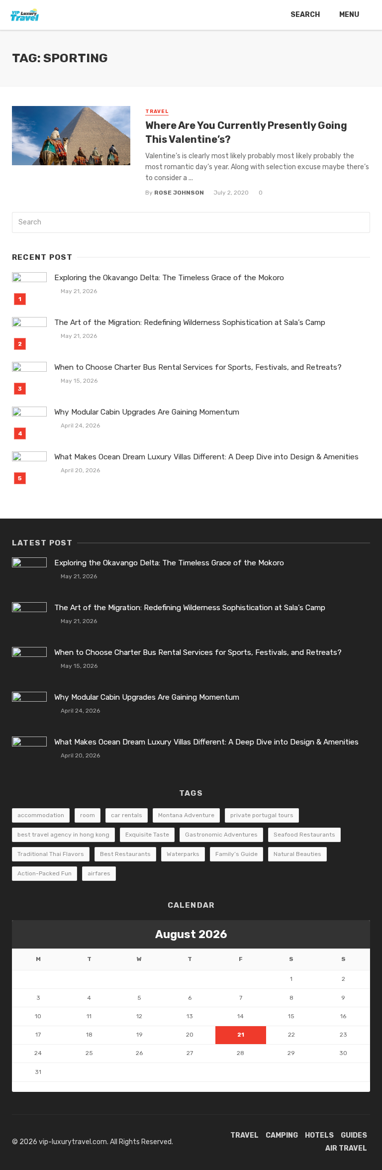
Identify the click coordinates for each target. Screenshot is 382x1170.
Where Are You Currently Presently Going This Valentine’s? (246, 132)
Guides (354, 1135)
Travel (157, 111)
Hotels (319, 1135)
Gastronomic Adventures (221, 834)
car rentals (126, 815)
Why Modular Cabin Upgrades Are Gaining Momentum (146, 412)
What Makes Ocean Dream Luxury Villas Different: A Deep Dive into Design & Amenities (206, 456)
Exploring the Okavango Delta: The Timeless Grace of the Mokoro (169, 277)
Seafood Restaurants (304, 834)
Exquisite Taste (147, 834)
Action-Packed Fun (44, 873)
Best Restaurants (125, 854)
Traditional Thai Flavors (50, 854)
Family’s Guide (236, 854)
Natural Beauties (297, 854)
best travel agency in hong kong (63, 834)
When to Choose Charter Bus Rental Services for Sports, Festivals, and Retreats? (198, 367)
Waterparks (183, 854)
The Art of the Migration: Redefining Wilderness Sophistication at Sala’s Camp (189, 322)
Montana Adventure (186, 815)
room (87, 815)
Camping (282, 1135)
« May (21, 1086)
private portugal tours (261, 815)
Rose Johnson (179, 192)
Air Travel (346, 1148)
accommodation (40, 815)
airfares (99, 873)
